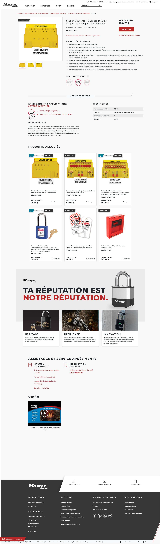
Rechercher (85, 5)
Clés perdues (65, 506)
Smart (32, 531)
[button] (126, 29)
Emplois (95, 506)
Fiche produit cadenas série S (44, 377)
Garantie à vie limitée (41, 388)
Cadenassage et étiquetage (58, 13)
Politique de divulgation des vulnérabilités (89, 542)
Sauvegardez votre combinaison (72, 517)
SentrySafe (129, 510)
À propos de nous (104, 497)
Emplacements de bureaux (70, 524)
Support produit (66, 502)
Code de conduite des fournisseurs (132, 542)
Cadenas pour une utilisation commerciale (36, 13)
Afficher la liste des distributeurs (129, 35)
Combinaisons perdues (68, 510)
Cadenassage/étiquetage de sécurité (55, 114)
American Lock (130, 506)
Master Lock (129, 502)
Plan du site (148, 542)
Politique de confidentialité (35, 542)
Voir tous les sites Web (133, 513)
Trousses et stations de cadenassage (79, 13)
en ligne (66, 497)
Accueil (20, 13)
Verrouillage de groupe (49, 111)
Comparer (57, 202)
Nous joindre (65, 520)
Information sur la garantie (70, 513)
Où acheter (32, 506)
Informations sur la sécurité (103, 502)
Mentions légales (70, 542)
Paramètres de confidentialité (54, 542)
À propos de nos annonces (112, 542)
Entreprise (35, 511)
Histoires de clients (100, 510)
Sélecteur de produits (36, 502)
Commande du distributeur (33, 525)
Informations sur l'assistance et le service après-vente (83, 36)
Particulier (36, 497)
